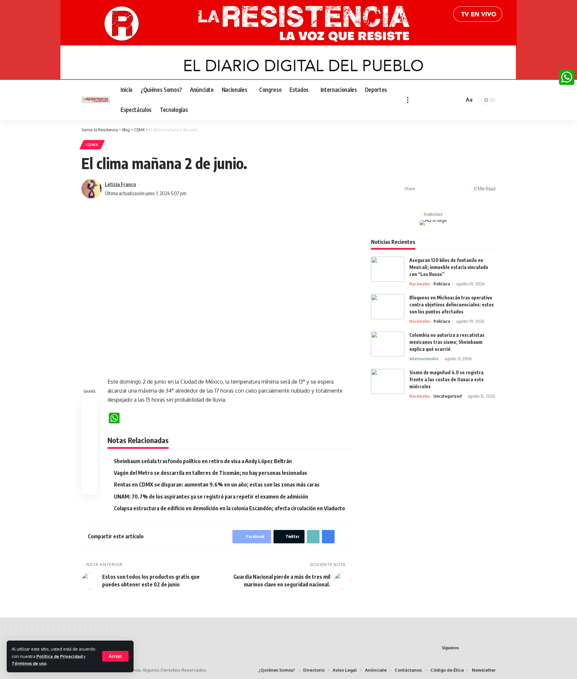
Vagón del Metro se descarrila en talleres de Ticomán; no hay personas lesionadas (210, 472)
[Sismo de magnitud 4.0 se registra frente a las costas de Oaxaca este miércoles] (387, 381)
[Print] (453, 188)
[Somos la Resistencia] (95, 100)
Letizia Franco (120, 184)
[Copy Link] (442, 188)
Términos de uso (29, 663)
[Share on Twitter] (432, 188)
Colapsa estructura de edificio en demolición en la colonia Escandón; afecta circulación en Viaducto (229, 508)
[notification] (449, 100)
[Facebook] (417, 99)
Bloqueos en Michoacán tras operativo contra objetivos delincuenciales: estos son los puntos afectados (451, 304)
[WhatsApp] (567, 77)
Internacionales (423, 358)
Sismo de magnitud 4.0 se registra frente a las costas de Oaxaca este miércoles (446, 379)
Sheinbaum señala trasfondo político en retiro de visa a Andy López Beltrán (203, 461)
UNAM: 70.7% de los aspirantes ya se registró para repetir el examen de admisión (211, 496)
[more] (407, 100)
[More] (463, 188)
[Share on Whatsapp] (89, 438)
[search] (458, 100)
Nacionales (419, 283)
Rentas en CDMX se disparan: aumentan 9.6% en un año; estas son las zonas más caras (217, 484)
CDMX (92, 144)
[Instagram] (439, 99)
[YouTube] (432, 99)
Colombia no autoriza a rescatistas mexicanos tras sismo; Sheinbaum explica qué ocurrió (447, 342)
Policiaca (441, 283)
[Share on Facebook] (422, 188)
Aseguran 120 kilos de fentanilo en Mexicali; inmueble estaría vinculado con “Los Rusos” (448, 267)
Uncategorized (447, 396)
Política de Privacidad (59, 656)
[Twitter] (425, 99)
